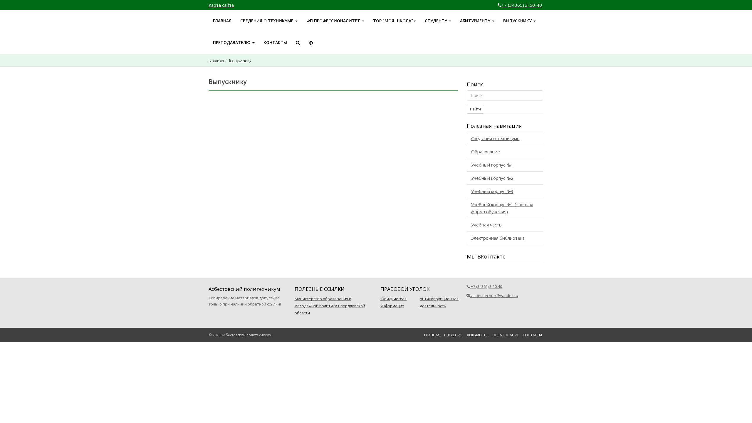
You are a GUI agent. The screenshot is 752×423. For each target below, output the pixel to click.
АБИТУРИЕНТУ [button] (475, 21)
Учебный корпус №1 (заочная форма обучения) (502, 208)
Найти (475, 109)
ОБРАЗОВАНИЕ (505, 335)
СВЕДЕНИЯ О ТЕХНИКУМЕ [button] (267, 21)
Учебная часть (486, 225)
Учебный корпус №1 (492, 165)
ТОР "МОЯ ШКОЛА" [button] (393, 21)
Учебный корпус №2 (492, 178)
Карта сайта (221, 5)
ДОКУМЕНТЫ (477, 335)
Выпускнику (240, 60)
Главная (216, 60)
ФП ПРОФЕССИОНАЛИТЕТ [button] (333, 21)
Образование (485, 152)
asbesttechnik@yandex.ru (494, 295)
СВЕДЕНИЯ (453, 335)
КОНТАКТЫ (275, 42)
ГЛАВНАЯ (222, 21)
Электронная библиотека (498, 238)
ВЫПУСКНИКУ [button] (518, 21)
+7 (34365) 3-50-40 (521, 5)
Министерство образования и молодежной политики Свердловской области (330, 305)
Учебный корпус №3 (492, 191)
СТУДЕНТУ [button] (436, 21)
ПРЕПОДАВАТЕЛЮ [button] (232, 42)
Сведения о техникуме (495, 138)
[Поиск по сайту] (297, 43)
